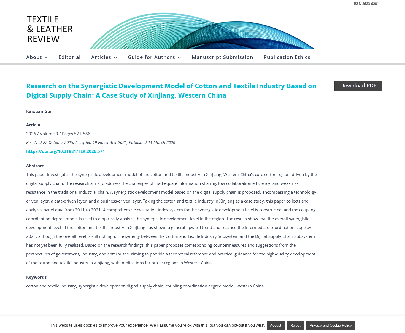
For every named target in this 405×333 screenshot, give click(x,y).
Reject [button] (295, 325)
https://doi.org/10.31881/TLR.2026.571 (65, 151)
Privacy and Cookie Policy (331, 325)
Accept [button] (275, 325)
